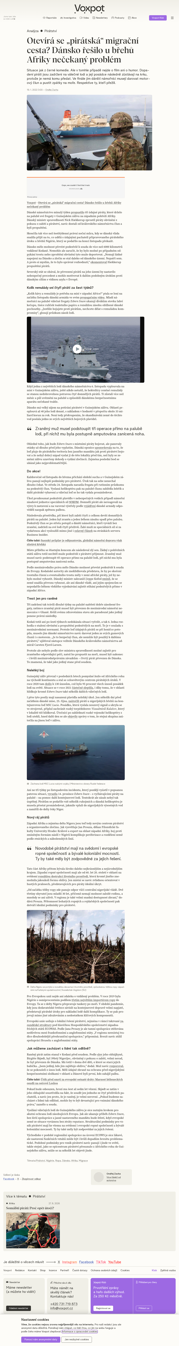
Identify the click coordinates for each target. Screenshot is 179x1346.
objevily (73, 716)
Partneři (64, 1270)
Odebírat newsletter (18, 1308)
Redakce (20, 1270)
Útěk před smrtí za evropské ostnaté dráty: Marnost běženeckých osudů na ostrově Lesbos (75, 1081)
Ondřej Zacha (51, 90)
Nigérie (50, 1161)
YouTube (114, 1262)
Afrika (74, 1161)
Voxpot (31, 203)
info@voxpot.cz (61, 1308)
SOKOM (74, 502)
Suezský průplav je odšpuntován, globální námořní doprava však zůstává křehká (74, 542)
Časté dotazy (79, 1270)
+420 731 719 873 (63, 1304)
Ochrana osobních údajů (104, 1270)
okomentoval (98, 262)
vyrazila (52, 794)
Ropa (58, 1161)
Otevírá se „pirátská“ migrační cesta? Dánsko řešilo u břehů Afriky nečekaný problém (74, 205)
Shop (43, 1270)
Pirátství (40, 1161)
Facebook (8, 1179)
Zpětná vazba (168, 1270)
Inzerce (53, 1270)
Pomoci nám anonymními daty (40, 1339)
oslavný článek (83, 531)
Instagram (69, 1262)
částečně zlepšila (82, 688)
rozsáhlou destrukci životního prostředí (63, 876)
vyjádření (90, 506)
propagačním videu (92, 297)
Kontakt (32, 1270)
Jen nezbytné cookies (77, 1339)
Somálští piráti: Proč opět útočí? (30, 1208)
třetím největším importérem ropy (93, 1000)
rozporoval (116, 1066)
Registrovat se (103, 1308)
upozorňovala (103, 448)
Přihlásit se (144, 1308)
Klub (158, 18)
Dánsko (66, 1161)
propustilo (77, 212)
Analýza (33, 31)
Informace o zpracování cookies (79, 1331)
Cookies (125, 1270)
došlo (48, 684)
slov (99, 1054)
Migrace (83, 1161)
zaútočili (73, 701)
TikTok (101, 1262)
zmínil (106, 579)
